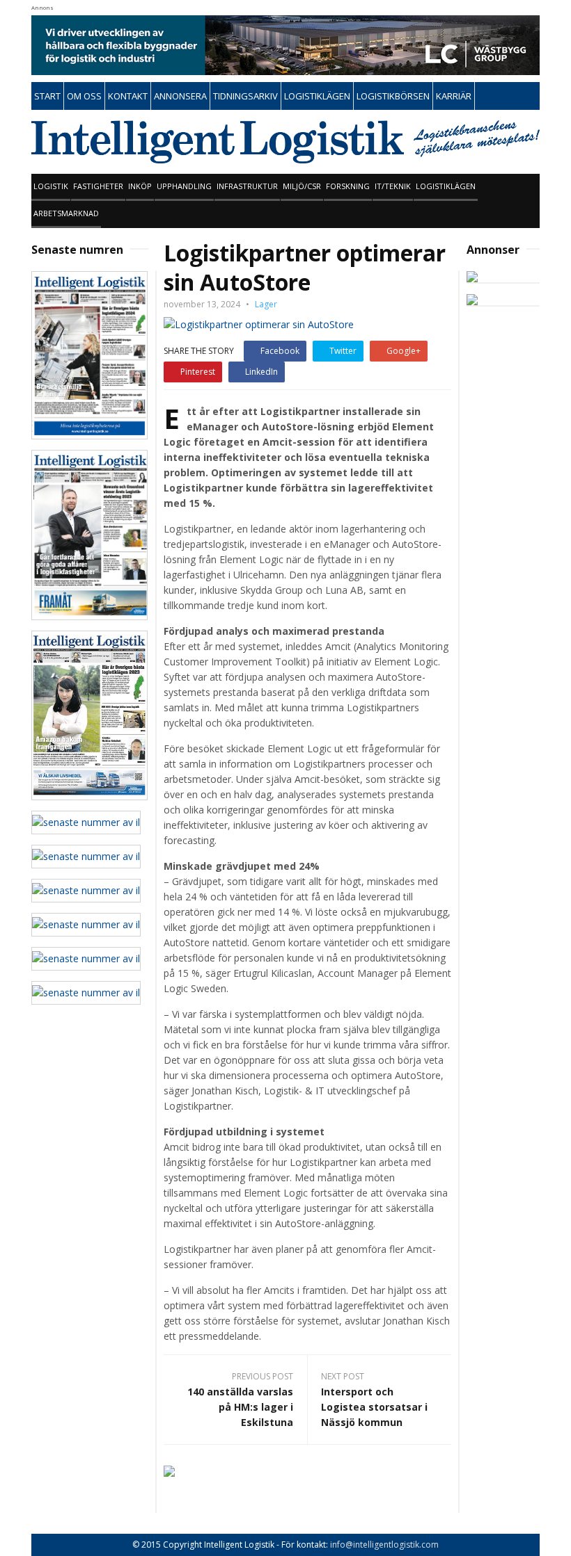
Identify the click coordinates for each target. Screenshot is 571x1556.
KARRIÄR (453, 96)
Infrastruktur (247, 186)
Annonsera (180, 96)
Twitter (343, 351)
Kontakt (128, 96)
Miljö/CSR (302, 186)
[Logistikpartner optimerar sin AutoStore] (259, 323)
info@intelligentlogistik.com (384, 1544)
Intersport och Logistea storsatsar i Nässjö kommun (374, 1407)
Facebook (279, 351)
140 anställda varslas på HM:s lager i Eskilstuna (240, 1407)
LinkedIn (261, 372)
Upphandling (184, 186)
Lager (266, 304)
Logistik (50, 186)
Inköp (140, 186)
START (47, 96)
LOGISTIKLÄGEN (317, 96)
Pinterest (197, 372)
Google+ (403, 351)
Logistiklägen (446, 186)
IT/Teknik (393, 186)
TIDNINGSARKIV (245, 96)
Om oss (84, 96)
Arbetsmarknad (66, 213)
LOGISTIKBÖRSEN (393, 96)
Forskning (348, 186)
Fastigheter (98, 186)
